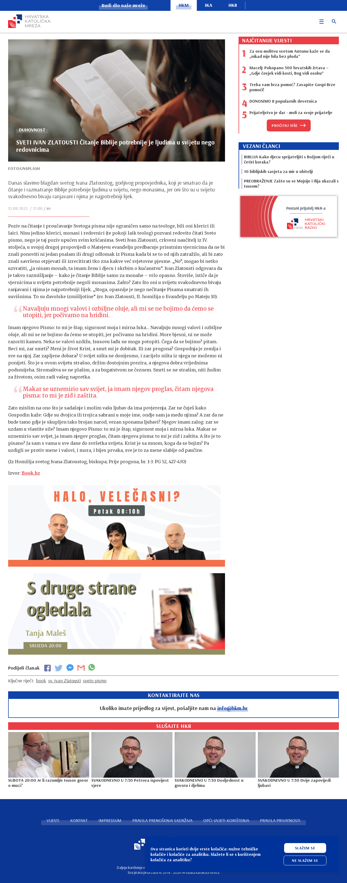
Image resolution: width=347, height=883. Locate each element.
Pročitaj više (285, 125)
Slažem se (305, 848)
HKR (233, 5)
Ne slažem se (305, 860)
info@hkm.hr (232, 708)
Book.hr (31, 473)
